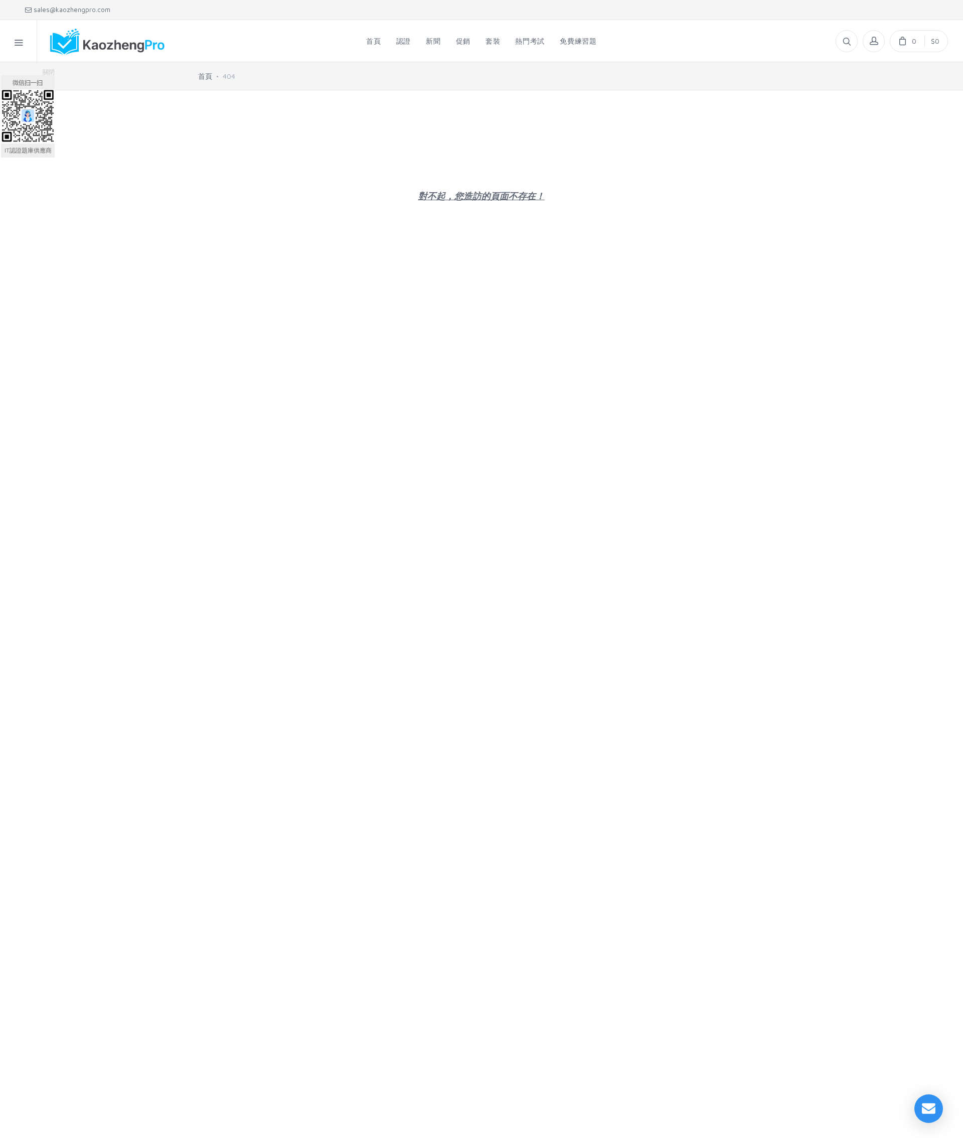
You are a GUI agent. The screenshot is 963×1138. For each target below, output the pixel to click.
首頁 (205, 76)
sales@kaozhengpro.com (71, 10)
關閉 (49, 72)
